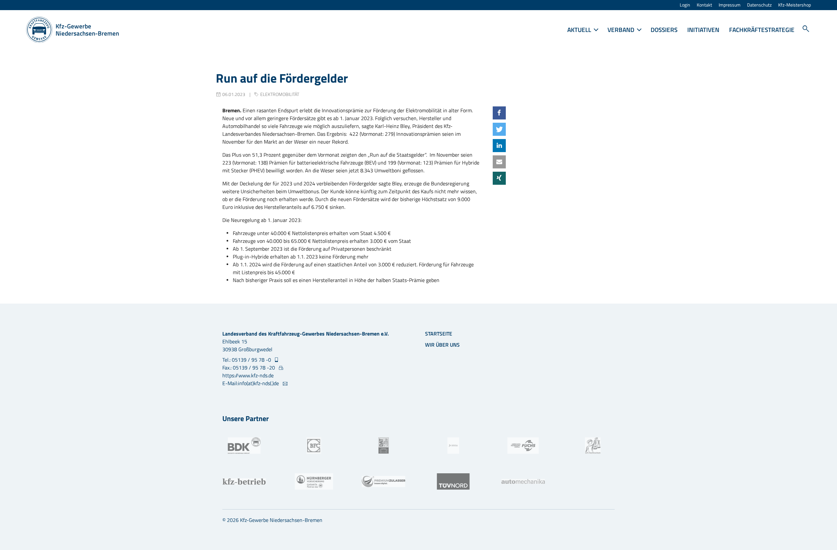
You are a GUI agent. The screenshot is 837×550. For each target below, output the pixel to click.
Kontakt (704, 5)
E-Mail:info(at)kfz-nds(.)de (251, 383)
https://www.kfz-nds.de (248, 375)
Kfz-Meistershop (794, 5)
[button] (499, 112)
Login (685, 5)
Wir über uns (442, 345)
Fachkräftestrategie (761, 29)
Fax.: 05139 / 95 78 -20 (249, 367)
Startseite (438, 334)
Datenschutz (759, 5)
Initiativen (703, 29)
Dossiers (664, 29)
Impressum (730, 5)
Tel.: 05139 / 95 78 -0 (247, 360)
